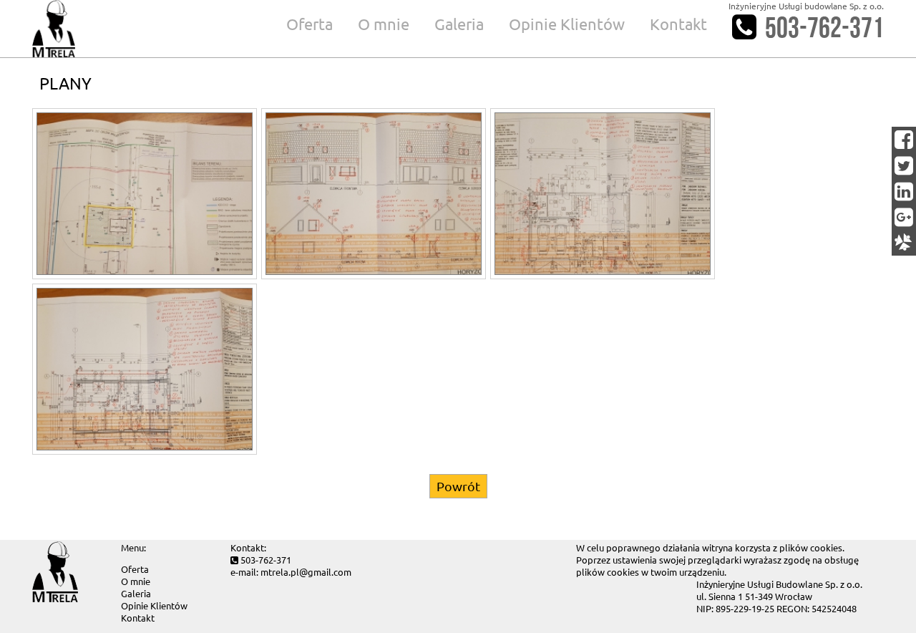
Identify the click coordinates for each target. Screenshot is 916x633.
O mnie (383, 23)
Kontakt (678, 23)
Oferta (309, 23)
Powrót (458, 485)
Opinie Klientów (567, 23)
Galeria (459, 23)
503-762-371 (824, 28)
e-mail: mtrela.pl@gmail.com (290, 572)
